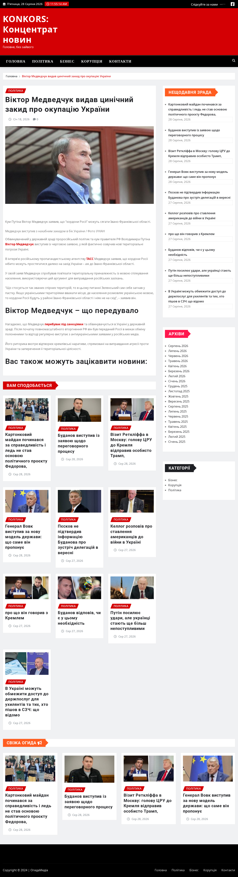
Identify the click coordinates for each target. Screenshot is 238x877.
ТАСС (90, 259)
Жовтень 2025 (178, 396)
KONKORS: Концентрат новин (30, 29)
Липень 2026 (177, 351)
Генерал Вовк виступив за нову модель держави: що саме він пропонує (23, 537)
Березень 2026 (178, 371)
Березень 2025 (178, 432)
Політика (42, 61)
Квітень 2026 (177, 366)
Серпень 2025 (178, 406)
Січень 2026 (176, 381)
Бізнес (67, 61)
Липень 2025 (177, 411)
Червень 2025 (178, 416)
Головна (15, 61)
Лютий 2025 (176, 437)
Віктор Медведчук (19, 244)
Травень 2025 (178, 422)
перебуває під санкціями (64, 324)
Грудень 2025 (177, 386)
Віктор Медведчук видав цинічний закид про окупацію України (66, 76)
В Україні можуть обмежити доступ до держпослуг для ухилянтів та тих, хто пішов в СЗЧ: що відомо (197, 296)
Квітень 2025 (177, 427)
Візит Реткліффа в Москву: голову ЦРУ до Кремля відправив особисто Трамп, (131, 445)
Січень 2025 (176, 442)
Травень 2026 (178, 361)
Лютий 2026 (176, 376)
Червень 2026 (178, 356)
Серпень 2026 (178, 346)
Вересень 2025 (178, 401)
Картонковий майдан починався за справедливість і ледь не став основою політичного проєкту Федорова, (26, 450)
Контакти (120, 61)
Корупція (91, 61)
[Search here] (233, 60)
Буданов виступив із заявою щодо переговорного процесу (89, 801)
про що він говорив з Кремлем (191, 234)
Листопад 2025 (179, 391)
